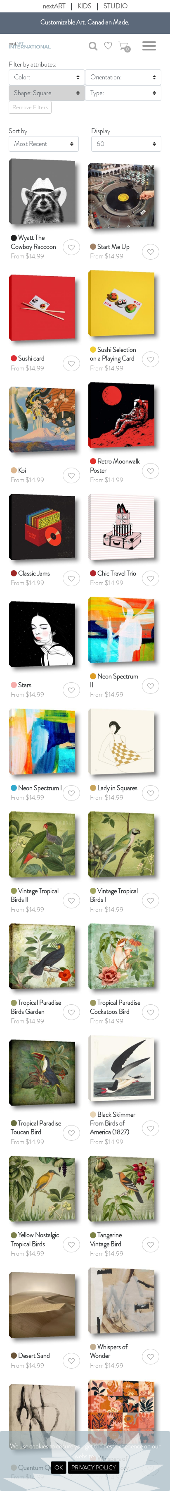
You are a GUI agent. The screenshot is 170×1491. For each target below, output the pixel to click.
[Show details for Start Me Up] (124, 193)
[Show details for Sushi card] (45, 306)
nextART (54, 6)
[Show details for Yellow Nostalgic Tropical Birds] (45, 1191)
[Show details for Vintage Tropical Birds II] (45, 847)
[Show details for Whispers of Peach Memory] (124, 1414)
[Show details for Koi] (45, 417)
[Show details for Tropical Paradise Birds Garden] (45, 958)
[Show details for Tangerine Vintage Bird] (124, 1191)
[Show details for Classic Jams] (45, 529)
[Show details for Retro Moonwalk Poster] (124, 417)
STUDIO (116, 6)
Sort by (18, 131)
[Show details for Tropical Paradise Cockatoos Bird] (124, 958)
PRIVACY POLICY (93, 1467)
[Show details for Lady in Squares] (124, 744)
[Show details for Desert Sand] (45, 1303)
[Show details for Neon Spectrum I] (45, 744)
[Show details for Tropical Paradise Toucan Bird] (45, 1070)
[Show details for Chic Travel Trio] (124, 529)
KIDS (85, 6)
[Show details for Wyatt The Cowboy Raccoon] (45, 193)
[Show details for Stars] (45, 632)
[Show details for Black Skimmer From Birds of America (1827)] (124, 1070)
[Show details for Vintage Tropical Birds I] (124, 847)
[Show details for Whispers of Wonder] (124, 1303)
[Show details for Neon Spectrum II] (124, 632)
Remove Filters (30, 107)
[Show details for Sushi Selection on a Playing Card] (124, 306)
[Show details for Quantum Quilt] (45, 1414)
